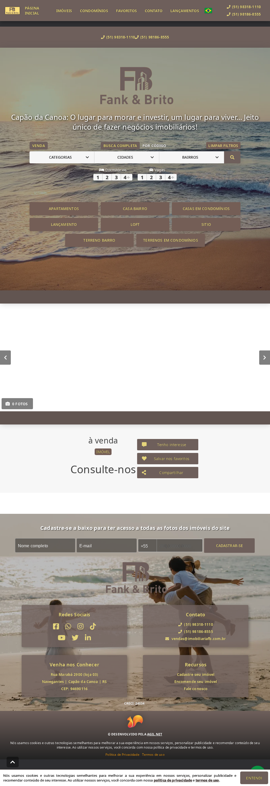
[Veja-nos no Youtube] (61, 637)
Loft (135, 224)
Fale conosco (196, 688)
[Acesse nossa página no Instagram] (81, 626)
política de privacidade (173, 780)
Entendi (254, 777)
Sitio (206, 224)
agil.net (154, 734)
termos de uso (207, 780)
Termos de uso (153, 754)
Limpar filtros (223, 145)
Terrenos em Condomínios (170, 240)
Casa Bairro (135, 208)
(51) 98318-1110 (120, 37)
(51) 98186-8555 (154, 37)
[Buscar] (232, 157)
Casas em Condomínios (206, 208)
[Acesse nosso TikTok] (93, 626)
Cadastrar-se (229, 545)
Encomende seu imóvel (195, 681)
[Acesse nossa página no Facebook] (56, 626)
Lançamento (64, 224)
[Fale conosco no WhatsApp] (68, 626)
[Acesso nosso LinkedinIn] (88, 637)
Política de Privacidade (122, 754)
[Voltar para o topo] (13, 762)
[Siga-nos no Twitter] (75, 637)
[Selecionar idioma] (211, 10)
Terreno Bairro (99, 240)
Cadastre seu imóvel (196, 674)
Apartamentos (64, 208)
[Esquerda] (5, 357)
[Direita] (264, 357)
